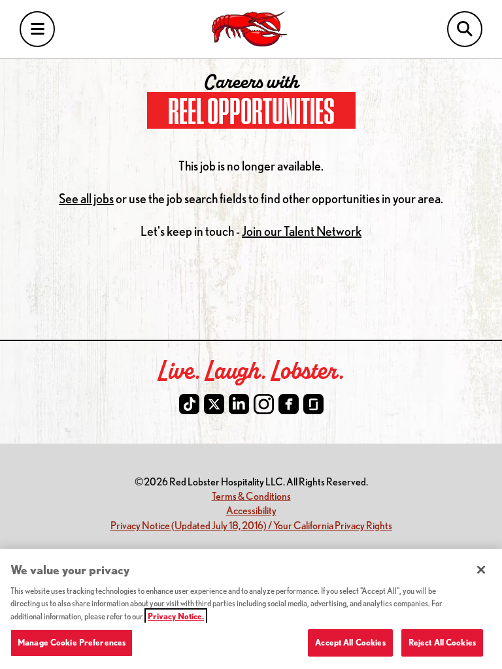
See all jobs (86, 198)
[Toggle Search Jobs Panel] (464, 29)
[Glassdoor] (313, 404)
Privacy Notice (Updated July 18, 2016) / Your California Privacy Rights (251, 525)
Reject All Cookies (442, 642)
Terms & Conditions (251, 495)
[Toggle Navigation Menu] (37, 29)
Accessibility (251, 510)
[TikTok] (189, 404)
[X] (214, 404)
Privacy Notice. (176, 616)
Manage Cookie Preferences (72, 642)
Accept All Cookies (350, 642)
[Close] (481, 569)
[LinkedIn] (239, 404)
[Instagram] (264, 404)
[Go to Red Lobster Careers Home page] (251, 29)
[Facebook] (288, 404)
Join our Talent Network (301, 230)
